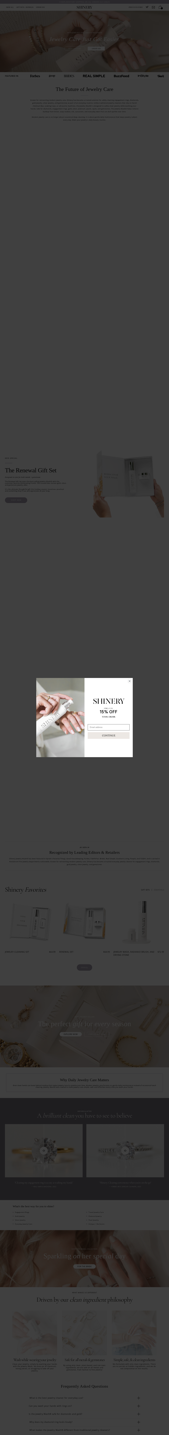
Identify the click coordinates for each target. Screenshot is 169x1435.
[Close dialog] (129, 681)
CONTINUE (108, 735)
